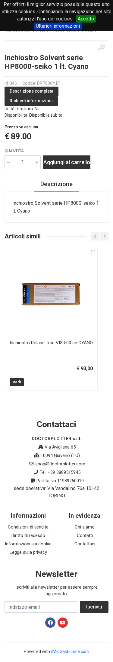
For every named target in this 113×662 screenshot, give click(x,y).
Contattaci (84, 544)
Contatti (85, 535)
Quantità (14, 151)
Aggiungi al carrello (66, 162)
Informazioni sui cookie (28, 544)
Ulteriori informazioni (58, 26)
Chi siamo (85, 527)
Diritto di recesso (28, 535)
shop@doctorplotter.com (60, 464)
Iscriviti (94, 607)
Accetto (86, 19)
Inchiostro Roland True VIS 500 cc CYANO (51, 342)
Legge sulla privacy (28, 552)
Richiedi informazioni (31, 100)
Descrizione (56, 184)
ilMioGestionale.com (70, 651)
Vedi (17, 382)
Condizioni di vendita (28, 527)
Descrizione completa (31, 91)
